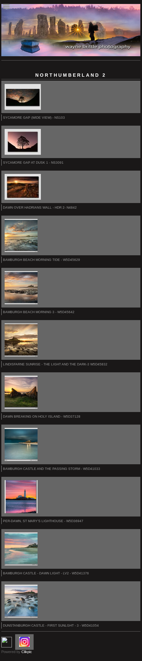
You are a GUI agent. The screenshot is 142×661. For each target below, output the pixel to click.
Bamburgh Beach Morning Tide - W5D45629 (41, 260)
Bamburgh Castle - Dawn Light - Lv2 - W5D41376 (46, 573)
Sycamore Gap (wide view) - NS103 (34, 117)
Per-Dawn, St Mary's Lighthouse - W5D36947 (43, 521)
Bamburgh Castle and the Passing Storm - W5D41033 (51, 469)
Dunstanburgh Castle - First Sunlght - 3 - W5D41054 (51, 625)
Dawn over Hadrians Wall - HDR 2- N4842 (40, 207)
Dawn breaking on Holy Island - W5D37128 (41, 416)
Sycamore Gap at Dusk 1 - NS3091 (33, 162)
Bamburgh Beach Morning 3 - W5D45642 (38, 312)
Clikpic (26, 652)
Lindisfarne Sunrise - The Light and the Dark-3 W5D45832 (55, 364)
